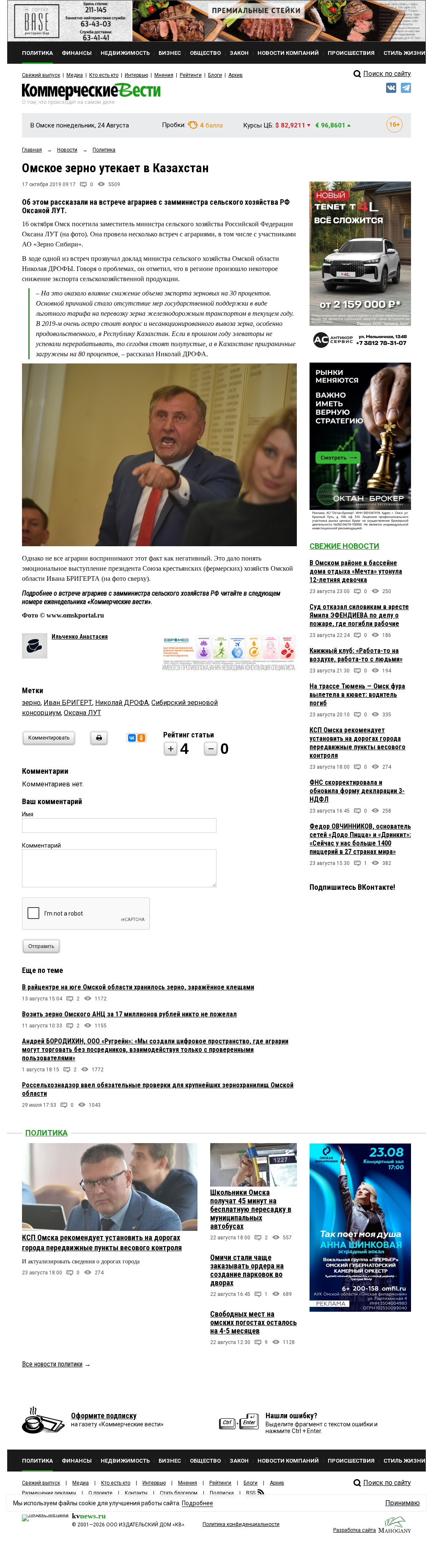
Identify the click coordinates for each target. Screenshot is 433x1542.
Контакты (136, 1493)
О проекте (100, 1493)
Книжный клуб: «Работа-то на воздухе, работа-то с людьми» (356, 655)
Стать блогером (178, 1493)
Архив (235, 75)
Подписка (222, 1493)
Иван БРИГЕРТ (68, 703)
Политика (46, 1132)
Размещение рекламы (49, 1493)
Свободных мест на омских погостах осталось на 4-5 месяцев (253, 1322)
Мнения (163, 75)
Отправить (41, 946)
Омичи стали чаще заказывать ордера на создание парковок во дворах (247, 1270)
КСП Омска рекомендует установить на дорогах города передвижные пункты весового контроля (358, 742)
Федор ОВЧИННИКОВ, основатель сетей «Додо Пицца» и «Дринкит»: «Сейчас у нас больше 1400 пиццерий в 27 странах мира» (360, 839)
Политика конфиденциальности (241, 1524)
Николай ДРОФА (121, 703)
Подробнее (197, 1503)
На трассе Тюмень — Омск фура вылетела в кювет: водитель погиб (357, 694)
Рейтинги (191, 75)
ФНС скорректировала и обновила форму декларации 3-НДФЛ (357, 790)
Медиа (74, 75)
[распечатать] (98, 743)
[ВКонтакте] (132, 738)
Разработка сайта (354, 1530)
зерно (31, 703)
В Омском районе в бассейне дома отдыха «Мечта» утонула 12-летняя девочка (356, 571)
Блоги (215, 75)
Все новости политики (52, 1364)
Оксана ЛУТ (82, 713)
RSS (250, 1493)
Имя (27, 814)
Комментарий (41, 845)
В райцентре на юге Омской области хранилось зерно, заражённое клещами (138, 987)
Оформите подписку (104, 1415)
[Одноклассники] (141, 738)
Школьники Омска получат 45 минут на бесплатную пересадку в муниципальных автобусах (250, 1209)
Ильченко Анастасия (80, 636)
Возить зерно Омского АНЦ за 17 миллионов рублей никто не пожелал (129, 1014)
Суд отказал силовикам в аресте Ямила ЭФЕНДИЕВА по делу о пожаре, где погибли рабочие (359, 615)
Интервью (136, 75)
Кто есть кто (103, 75)
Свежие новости (344, 546)
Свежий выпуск (41, 75)
